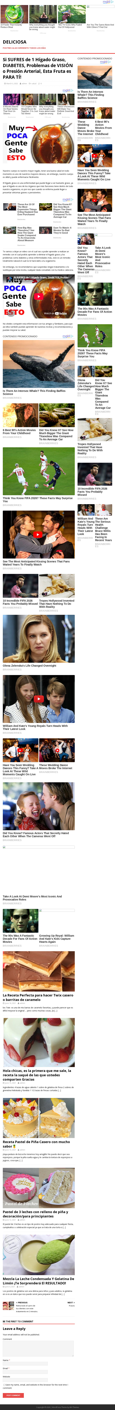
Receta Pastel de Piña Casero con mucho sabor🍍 (36, 1143)
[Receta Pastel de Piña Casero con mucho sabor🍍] (39, 1136)
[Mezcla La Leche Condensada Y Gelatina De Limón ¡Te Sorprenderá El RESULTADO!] (39, 1273)
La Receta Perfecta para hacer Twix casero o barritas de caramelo (38, 997)
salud (34, 83)
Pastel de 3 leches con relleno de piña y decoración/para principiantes (35, 1213)
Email (5, 1368)
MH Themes (74, 1407)
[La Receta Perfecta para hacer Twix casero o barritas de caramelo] (39, 990)
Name (6, 1360)
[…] (55, 1010)
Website (6, 1376)
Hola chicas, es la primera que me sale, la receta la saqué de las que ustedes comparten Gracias (37, 1075)
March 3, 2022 (12, 83)
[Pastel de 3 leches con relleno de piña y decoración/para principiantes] (39, 1206)
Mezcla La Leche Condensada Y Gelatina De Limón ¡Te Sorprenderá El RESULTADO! (38, 1280)
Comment (7, 1339)
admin (24, 83)
